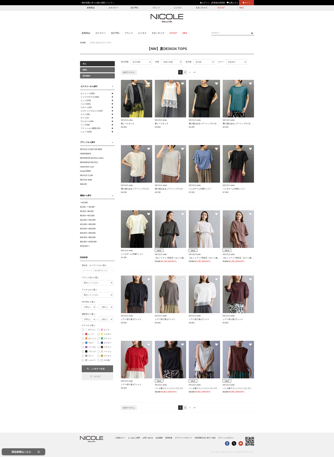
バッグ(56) (85, 125)
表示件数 (125, 62)
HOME (83, 43)
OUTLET (221, 8)
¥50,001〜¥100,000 (88, 242)
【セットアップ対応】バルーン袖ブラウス (173, 258)
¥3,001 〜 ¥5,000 (87, 207)
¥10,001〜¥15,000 (88, 220)
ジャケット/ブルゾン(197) (92, 111)
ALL (84, 64)
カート (247, 3)
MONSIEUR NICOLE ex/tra (91, 158)
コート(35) (85, 114)
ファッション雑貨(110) (90, 128)
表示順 (188, 62)
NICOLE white (86, 180)
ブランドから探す (87, 142)
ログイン (205, 3)
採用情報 (168, 438)
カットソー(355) (88, 93)
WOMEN (86, 76)
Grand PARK (85, 171)
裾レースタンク (127, 123)
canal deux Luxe (87, 167)
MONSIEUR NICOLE (89, 162)
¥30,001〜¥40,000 (88, 233)
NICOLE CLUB (86, 175)
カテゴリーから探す (89, 86)
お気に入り (233, 3)
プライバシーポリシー (183, 438)
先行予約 (134, 8)
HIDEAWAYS (85, 154)
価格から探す (86, 195)
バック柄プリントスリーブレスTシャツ (172, 388)
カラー (221, 62)
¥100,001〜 (85, 246)
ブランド (156, 8)
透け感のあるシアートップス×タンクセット (207, 123)
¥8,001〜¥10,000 (87, 215)
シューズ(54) (86, 132)
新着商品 (91, 8)
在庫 (157, 62)
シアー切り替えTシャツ (131, 319)
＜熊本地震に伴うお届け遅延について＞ (97, 3)
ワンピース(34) (87, 121)
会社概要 (159, 438)
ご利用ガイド (120, 438)
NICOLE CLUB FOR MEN (91, 149)
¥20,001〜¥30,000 (88, 229)
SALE (241, 8)
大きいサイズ (201, 8)
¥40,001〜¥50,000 (88, 237)
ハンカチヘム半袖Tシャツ (200, 189)
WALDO (83, 184)
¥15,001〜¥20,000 (88, 224)
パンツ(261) (86, 104)
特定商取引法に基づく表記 (205, 438)
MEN (85, 70)
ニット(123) (86, 100)
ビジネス (178, 8)
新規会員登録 (219, 3)
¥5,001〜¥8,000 (86, 211)
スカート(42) (86, 107)
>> (194, 72)
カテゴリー (113, 8)
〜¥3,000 (84, 202)
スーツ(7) (85, 118)
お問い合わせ (148, 438)
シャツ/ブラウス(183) (90, 97)
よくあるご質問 (134, 438)
